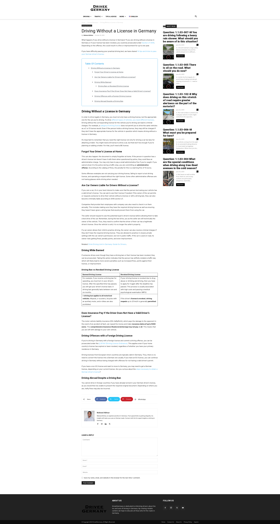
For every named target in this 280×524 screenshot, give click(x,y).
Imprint (196, 522)
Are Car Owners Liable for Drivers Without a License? (115, 77)
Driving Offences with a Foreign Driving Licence (112, 96)
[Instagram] (102, 424)
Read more (180, 56)
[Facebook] (98, 424)
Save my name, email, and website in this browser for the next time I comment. (112, 478)
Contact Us (170, 522)
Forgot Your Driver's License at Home (108, 72)
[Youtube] (183, 508)
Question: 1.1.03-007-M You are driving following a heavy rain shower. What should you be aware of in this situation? (180, 37)
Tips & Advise (111, 16)
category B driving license (110, 126)
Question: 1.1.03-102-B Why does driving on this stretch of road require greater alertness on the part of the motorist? (180, 100)
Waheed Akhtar (88, 35)
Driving (86, 16)
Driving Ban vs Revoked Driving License (113, 86)
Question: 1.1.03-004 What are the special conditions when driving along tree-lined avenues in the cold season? (180, 163)
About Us (179, 522)
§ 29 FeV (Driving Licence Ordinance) (113, 343)
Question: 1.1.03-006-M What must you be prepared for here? (179, 132)
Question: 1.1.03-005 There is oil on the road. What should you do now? (179, 67)
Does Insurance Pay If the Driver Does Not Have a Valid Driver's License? (122, 91)
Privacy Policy (188, 522)
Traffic (97, 16)
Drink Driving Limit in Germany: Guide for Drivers (107, 244)
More (122, 16)
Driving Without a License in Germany (105, 68)
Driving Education (92, 22)
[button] (195, 17)
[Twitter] (110, 424)
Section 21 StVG (148, 43)
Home (83, 22)
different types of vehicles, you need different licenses (133, 120)
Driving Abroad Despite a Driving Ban (108, 101)
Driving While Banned (102, 82)
